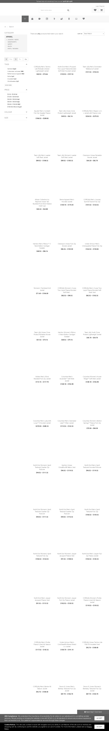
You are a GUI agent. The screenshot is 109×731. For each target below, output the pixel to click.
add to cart (43, 62)
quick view (35, 78)
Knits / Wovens (13, 48)
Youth (10, 46)
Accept (99, 718)
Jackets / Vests (13, 39)
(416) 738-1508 (67, 1)
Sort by (79, 33)
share (52, 78)
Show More (8, 85)
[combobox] (94, 34)
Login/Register (100, 6)
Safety (10, 44)
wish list (44, 78)
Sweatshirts (12, 42)
